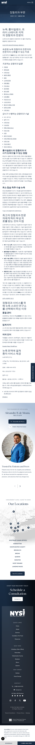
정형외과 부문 (21, 16)
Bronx (17, 553)
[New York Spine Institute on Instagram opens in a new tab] (10, 700)
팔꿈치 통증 (7, 75)
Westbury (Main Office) (18, 540)
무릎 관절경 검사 (9, 128)
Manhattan (17, 543)
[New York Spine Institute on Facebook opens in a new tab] (15, 700)
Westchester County (17, 547)
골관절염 (6, 89)
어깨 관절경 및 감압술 (10, 139)
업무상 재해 (7, 107)
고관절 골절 (7, 80)
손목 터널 (6, 72)
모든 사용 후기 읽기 (8, 298)
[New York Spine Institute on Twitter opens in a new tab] (20, 700)
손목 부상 (6, 110)
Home (11, 16)
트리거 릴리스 (8, 147)
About (17, 629)
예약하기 (21, 45)
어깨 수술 (6, 141)
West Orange (17, 563)
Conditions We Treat (17, 636)
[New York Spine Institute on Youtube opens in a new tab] (25, 700)
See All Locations (17, 573)
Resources (17, 639)
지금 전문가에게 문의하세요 (10, 45)
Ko (16, 16)
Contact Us (17, 599)
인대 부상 (6, 86)
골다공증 (6, 91)
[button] (2, 738)
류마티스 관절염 (8, 94)
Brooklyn (17, 550)
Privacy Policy (20, 713)
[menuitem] (10, 700)
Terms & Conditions (10, 713)
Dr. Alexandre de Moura (17, 421)
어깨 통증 (6, 97)
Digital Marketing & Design (19, 720)
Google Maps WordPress (9, 346)
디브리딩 (6, 125)
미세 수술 (6, 130)
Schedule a (17, 590)
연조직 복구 (7, 144)
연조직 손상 (7, 99)
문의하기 (5, 397)
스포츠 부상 (7, 102)
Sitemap (28, 713)
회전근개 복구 (8, 136)
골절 (5, 78)
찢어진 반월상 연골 (9, 105)
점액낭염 (6, 70)
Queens (17, 557)
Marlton (17, 560)
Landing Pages (17, 566)
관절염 (6, 67)
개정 (5, 133)
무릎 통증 (6, 83)
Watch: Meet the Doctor (19, 426)
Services (17, 632)
